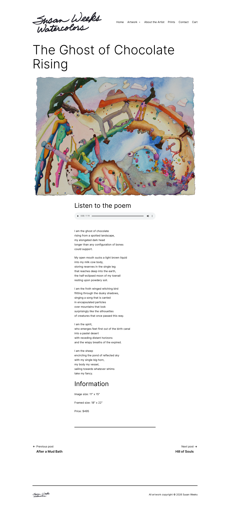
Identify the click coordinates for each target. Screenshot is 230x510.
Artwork (132, 22)
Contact (184, 22)
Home (120, 22)
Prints (171, 22)
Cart (195, 22)
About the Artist (154, 22)
